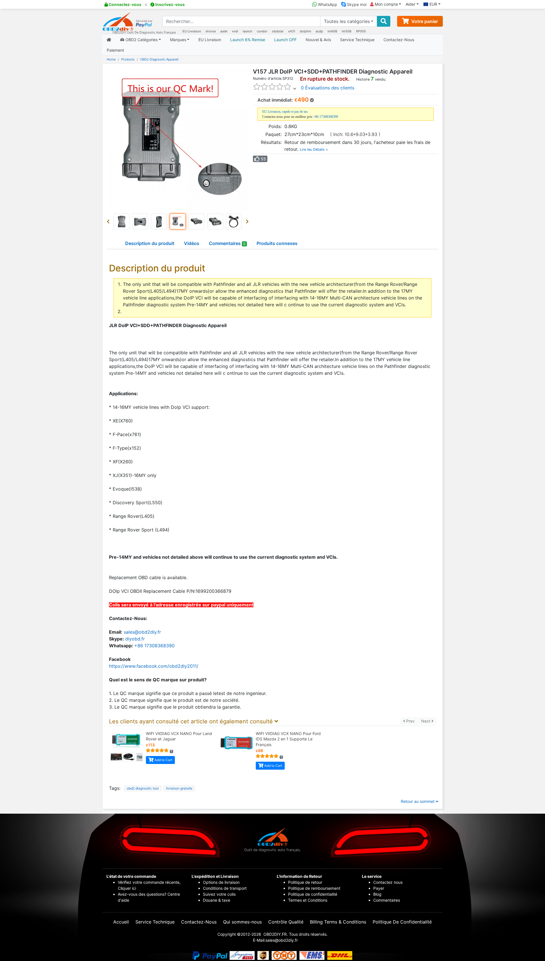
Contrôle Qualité (285, 922)
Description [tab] (149, 243)
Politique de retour (305, 882)
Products (128, 59)
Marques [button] (178, 39)
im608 (332, 31)
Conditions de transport (225, 888)
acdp (319, 31)
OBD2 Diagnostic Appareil (159, 59)
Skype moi (356, 4)
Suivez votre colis (219, 894)
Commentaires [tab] (227, 243)
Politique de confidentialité (312, 894)
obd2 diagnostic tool (143, 788)
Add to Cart (163, 760)
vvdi (235, 31)
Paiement (115, 50)
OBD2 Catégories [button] (141, 39)
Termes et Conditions (307, 900)
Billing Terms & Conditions (338, 922)
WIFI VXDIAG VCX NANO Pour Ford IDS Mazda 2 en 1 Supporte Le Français (288, 739)
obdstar (278, 31)
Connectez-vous (124, 4)
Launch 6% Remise (247, 39)
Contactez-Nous (398, 39)
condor (262, 31)
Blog (377, 894)
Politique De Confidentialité (402, 922)
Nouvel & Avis (318, 39)
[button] (109, 221)
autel (223, 31)
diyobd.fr (135, 639)
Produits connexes (277, 243)
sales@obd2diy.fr (142, 632)
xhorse (211, 31)
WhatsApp (327, 4)
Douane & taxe (216, 900)
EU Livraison (192, 31)
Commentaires (386, 900)
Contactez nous (388, 882)
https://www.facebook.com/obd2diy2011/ (153, 666)
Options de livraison (221, 882)
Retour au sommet (418, 801)
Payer (378, 888)
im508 (346, 31)
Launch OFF (285, 39)
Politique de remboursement (314, 888)
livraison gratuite (179, 788)
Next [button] (428, 720)
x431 (291, 31)
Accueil (121, 922)
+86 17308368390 (325, 117)
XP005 (361, 31)
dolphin (305, 31)
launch (247, 31)
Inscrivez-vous (169, 4)
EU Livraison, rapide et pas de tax (285, 112)
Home (111, 59)
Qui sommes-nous (242, 922)
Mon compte (386, 4)
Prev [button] (411, 720)
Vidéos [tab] (191, 243)
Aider (410, 4)
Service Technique (357, 39)
